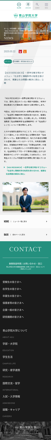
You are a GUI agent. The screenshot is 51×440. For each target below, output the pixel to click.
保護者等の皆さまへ (13, 303)
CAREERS (7, 416)
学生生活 (8, 357)
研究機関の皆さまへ (13, 317)
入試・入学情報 (11, 396)
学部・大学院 (10, 343)
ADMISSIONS (9, 403)
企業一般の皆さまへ (13, 310)
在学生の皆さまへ (12, 289)
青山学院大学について (15, 330)
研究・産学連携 (11, 370)
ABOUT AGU (8, 337)
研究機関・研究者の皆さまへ (23, 61)
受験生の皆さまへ (12, 282)
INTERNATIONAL (11, 390)
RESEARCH (8, 377)
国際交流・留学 (11, 383)
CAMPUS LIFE (9, 363)
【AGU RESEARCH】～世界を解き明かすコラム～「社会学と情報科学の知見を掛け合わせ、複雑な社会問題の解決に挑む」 (26, 170)
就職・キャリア (11, 409)
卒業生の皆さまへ (12, 296)
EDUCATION (8, 350)
